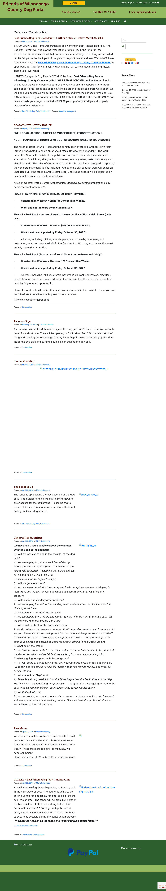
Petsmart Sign (22, 321)
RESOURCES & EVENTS (81, 21)
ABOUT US (115, 21)
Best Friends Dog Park (30, 111)
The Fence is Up (23, 486)
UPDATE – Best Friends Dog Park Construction (42, 779)
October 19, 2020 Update (132, 90)
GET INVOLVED (100, 21)
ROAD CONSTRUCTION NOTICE (33, 125)
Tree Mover (21, 728)
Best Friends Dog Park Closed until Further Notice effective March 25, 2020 (58, 37)
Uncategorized (38, 835)
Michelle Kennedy (42, 41)
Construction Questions (28, 537)
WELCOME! (44, 21)
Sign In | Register (127, 3)
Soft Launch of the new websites (136, 83)
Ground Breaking (24, 361)
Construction (45, 111)
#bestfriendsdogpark (67, 111)
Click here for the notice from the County (26, 825)
